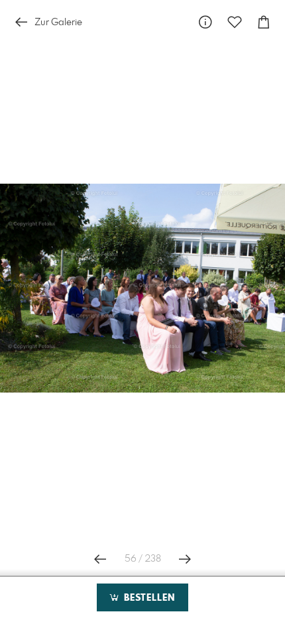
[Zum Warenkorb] (264, 22)
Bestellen (148, 598)
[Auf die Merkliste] (235, 22)
